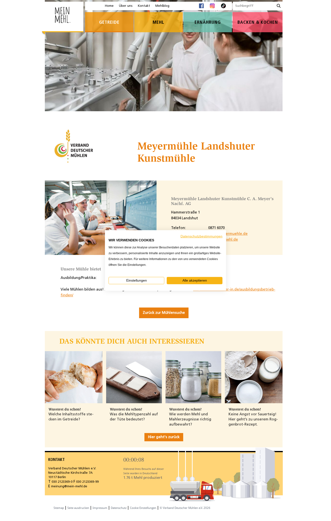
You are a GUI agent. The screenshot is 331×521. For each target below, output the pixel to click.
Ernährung (208, 22)
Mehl (158, 22)
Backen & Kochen (257, 22)
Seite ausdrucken (78, 508)
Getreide (109, 22)
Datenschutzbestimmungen (201, 236)
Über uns (126, 6)
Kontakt (144, 6)
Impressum (100, 508)
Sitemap (59, 508)
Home (109, 6)
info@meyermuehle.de (228, 234)
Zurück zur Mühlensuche (164, 313)
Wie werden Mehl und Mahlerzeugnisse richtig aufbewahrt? (190, 419)
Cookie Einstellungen (143, 508)
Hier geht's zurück (164, 437)
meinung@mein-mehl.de (69, 486)
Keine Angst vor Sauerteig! (252, 414)
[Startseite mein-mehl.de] (62, 18)
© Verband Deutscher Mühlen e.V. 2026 (185, 508)
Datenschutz (118, 508)
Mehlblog (162, 6)
